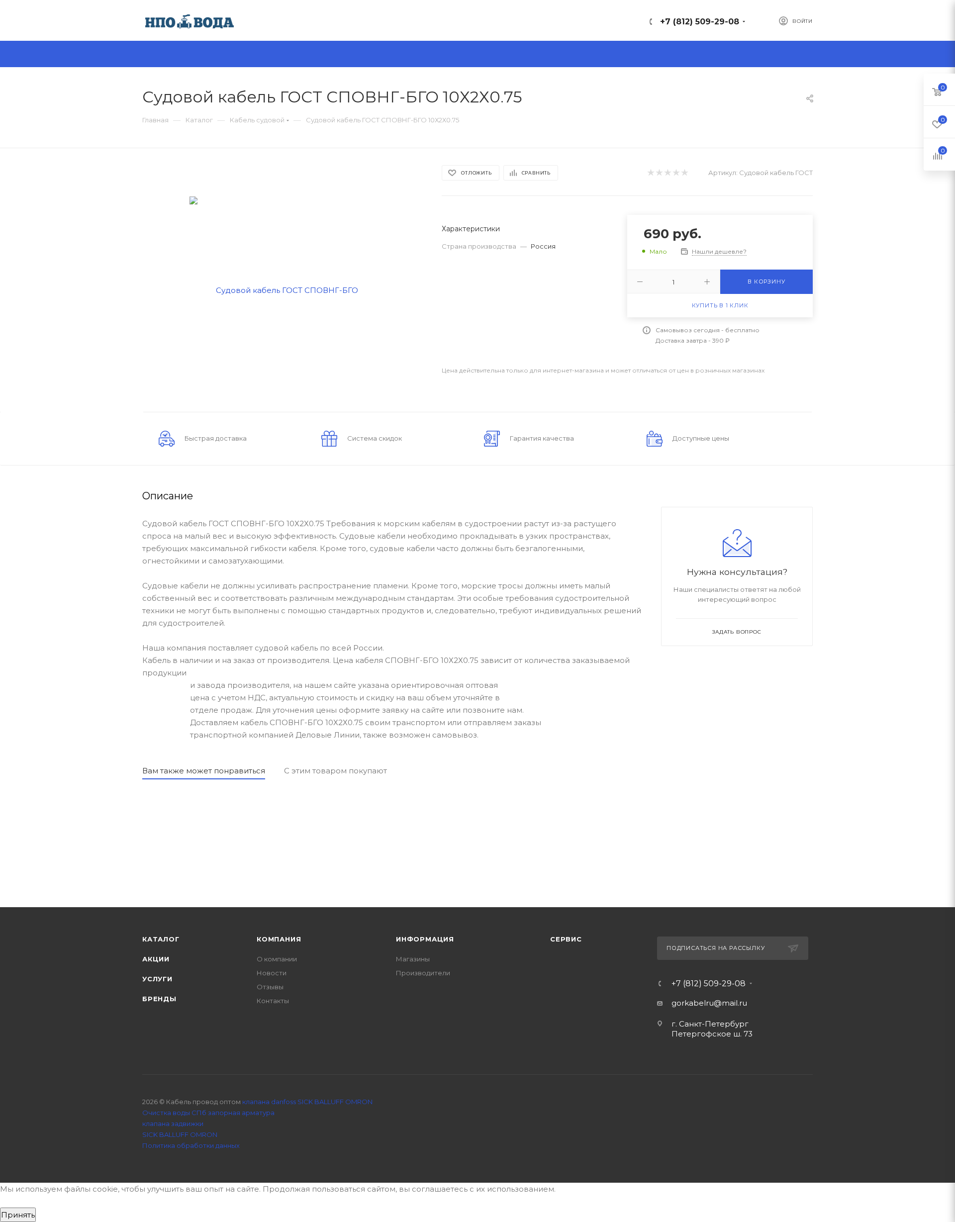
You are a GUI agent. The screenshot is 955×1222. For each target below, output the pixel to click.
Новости (271, 973)
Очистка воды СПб (174, 1113)
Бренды (159, 999)
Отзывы (270, 987)
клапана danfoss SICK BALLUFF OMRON (307, 1102)
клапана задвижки (172, 1124)
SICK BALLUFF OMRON (179, 1134)
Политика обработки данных (191, 1145)
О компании (277, 959)
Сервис (566, 939)
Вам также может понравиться (203, 770)
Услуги (157, 979)
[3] (667, 173)
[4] (675, 173)
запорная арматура (241, 1113)
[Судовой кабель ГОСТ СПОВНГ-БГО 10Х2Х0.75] (283, 289)
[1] (650, 173)
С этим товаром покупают (335, 770)
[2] (659, 173)
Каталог (161, 939)
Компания (279, 939)
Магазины (413, 959)
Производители (423, 973)
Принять (18, 1215)
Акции (156, 959)
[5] (684, 173)
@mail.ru (730, 1003)
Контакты (273, 1001)
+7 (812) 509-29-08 (699, 21)
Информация (425, 939)
